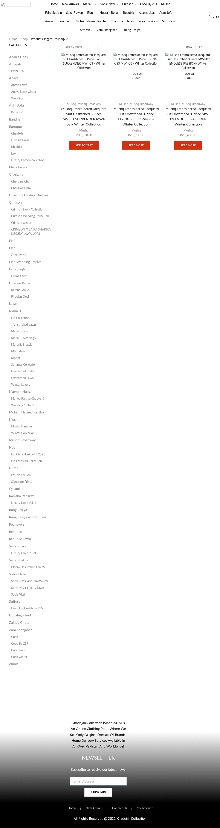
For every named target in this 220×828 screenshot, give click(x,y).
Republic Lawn (20, 539)
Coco (14, 637)
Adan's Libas (18, 57)
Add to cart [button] (84, 145)
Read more (136, 145)
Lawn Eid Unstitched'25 (27, 608)
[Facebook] (80, 712)
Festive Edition (21, 475)
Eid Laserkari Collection (26, 461)
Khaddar (16, 147)
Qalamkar (16, 489)
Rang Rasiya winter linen (27, 517)
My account (145, 808)
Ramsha (16, 112)
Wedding (17, 98)
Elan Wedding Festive (25, 262)
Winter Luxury (20, 384)
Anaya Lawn (19, 85)
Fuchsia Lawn (20, 140)
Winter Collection (23, 433)
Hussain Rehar (109, 12)
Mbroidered (19, 351)
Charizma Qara (21, 188)
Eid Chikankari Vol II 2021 (28, 454)
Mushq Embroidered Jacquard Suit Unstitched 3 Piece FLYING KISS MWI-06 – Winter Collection (136, 116)
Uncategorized (20, 615)
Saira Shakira (146, 21)
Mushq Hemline (21, 426)
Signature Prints (21, 481)
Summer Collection (24, 364)
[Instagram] (89, 712)
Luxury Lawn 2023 (23, 553)
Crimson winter (21, 222)
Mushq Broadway (89, 104)
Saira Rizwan (74, 12)
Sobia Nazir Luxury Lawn (27, 588)
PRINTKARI (18, 71)
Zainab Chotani (20, 622)
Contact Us (119, 808)
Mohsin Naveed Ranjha (91, 21)
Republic (128, 12)
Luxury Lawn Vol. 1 (23, 503)
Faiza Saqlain (53, 12)
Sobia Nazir (107, 4)
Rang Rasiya (132, 30)
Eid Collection (20, 318)
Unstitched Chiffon (23, 371)
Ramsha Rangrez (21, 496)
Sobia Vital (18, 594)
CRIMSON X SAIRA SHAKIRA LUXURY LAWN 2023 (31, 231)
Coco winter (19, 657)
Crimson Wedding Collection (30, 216)
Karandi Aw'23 (21, 290)
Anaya (49, 21)
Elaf (12, 241)
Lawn (14, 153)
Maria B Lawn (20, 331)
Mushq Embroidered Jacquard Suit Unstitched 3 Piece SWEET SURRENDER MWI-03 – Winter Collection (84, 116)
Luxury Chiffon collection (27, 160)
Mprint (15, 358)
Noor (130, 21)
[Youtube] (98, 712)
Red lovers (16, 524)
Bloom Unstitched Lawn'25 (29, 567)
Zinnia (13, 664)
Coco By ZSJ (148, 4)
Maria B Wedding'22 (24, 338)
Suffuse (167, 21)
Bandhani (16, 119)
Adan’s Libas (147, 12)
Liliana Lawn (19, 276)
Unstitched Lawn (24, 324)
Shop (24, 39)
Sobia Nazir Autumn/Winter (29, 581)
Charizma (117, 21)
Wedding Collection (24, 405)
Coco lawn (18, 650)
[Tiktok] (107, 712)
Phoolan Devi (20, 296)
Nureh (13, 468)
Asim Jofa (165, 12)
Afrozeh (85, 30)
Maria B (88, 4)
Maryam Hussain (21, 391)
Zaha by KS (18, 255)
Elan (90, 12)
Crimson (127, 4)
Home (54, 4)
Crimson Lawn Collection (27, 209)
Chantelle (17, 133)
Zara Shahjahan (107, 30)
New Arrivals (70, 4)
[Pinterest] (116, 712)
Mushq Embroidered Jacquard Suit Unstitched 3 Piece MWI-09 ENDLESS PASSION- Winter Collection (188, 116)
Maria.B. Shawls (21, 344)
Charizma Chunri (22, 181)
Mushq (165, 4)
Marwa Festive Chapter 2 (27, 398)
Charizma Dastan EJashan (28, 195)
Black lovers (18, 167)
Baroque (63, 21)
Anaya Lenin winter (23, 91)
